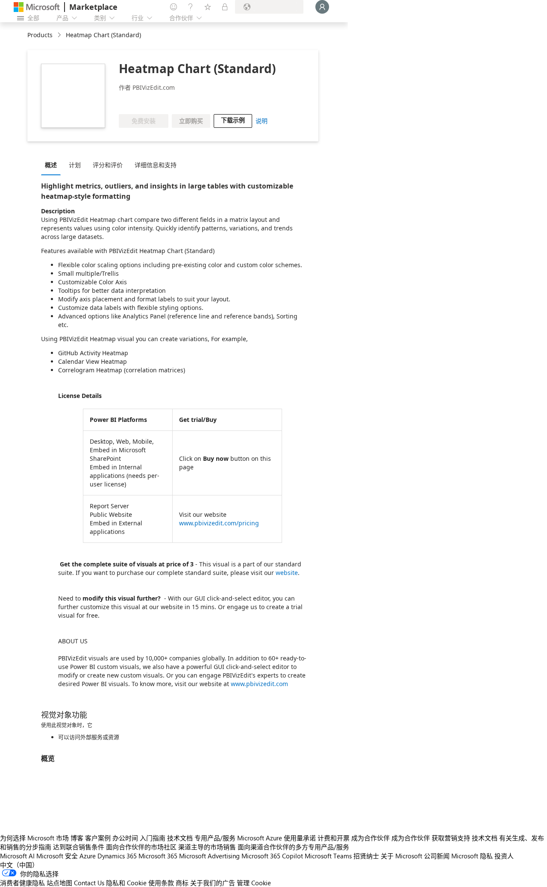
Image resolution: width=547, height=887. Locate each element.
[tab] (53, 164)
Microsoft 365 (157, 856)
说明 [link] (262, 121)
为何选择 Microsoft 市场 (34, 838)
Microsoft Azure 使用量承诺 (276, 838)
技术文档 (180, 838)
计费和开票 (334, 838)
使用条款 (161, 882)
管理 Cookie (254, 882)
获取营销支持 (451, 838)
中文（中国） (19, 864)
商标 (182, 882)
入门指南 (152, 838)
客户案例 (98, 838)
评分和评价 (108, 165)
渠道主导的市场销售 (207, 847)
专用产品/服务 (214, 838)
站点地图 (59, 882)
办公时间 (125, 838)
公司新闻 (437, 856)
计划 (75, 165)
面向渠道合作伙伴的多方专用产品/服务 (293, 847)
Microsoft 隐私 (472, 856)
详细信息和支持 (155, 165)
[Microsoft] (37, 7)
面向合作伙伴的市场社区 (141, 847)
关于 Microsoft (401, 856)
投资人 (504, 856)
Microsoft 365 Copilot (272, 856)
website (287, 573)
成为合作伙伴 (370, 838)
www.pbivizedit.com (259, 684)
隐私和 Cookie (126, 882)
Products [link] (40, 35)
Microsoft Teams (328, 856)
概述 (51, 165)
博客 (77, 838)
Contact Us (89, 882)
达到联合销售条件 (78, 847)
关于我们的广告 (212, 882)
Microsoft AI (17, 856)
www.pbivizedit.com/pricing (219, 523)
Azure (87, 856)
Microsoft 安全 (57, 856)
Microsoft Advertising (209, 856)
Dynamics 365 (117, 856)
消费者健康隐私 (22, 882)
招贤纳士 (366, 856)
